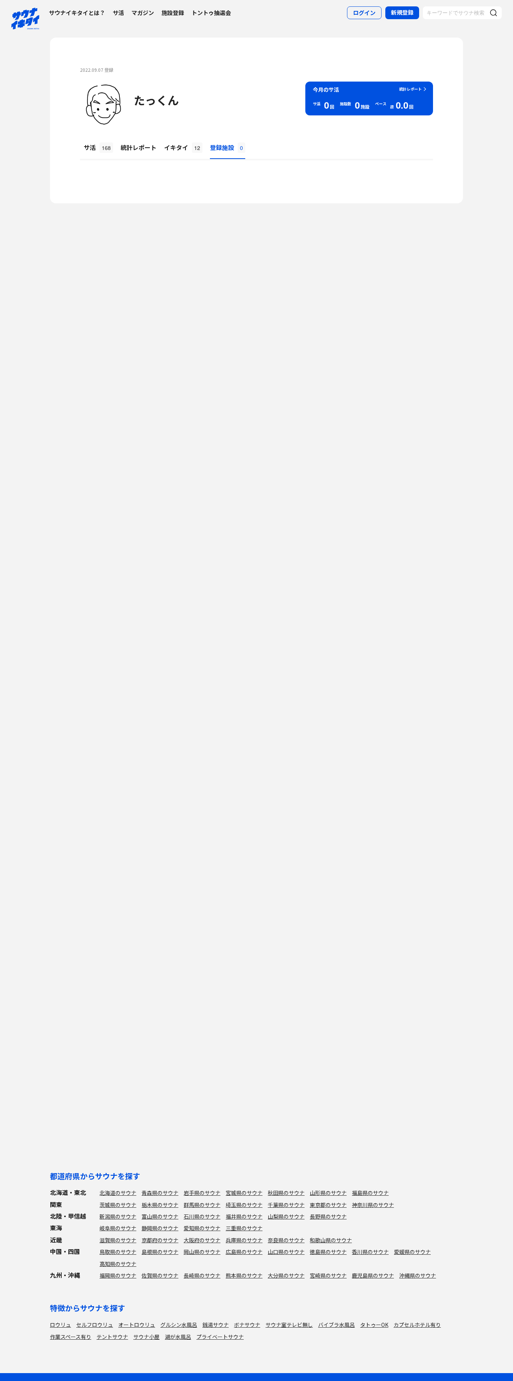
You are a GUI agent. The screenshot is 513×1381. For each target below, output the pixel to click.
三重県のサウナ (244, 1228)
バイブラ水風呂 (336, 1324)
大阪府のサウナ (202, 1240)
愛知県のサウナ (202, 1228)
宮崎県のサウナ (328, 1275)
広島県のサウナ (244, 1251)
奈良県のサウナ (286, 1240)
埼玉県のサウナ (244, 1204)
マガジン (142, 13)
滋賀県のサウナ (118, 1240)
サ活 (118, 13)
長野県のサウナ (328, 1216)
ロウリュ (60, 1324)
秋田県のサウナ (286, 1192)
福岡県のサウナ (118, 1275)
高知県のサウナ (118, 1263)
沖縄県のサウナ (417, 1275)
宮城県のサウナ (244, 1192)
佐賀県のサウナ (160, 1275)
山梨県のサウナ (286, 1216)
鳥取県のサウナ (118, 1251)
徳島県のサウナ (328, 1251)
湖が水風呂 (178, 1336)
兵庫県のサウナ (244, 1240)
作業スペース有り (70, 1336)
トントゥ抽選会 (211, 13)
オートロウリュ (136, 1324)
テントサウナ (112, 1336)
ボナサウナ (247, 1324)
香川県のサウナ (370, 1251)
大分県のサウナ (286, 1275)
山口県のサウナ (286, 1251)
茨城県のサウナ (118, 1204)
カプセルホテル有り (417, 1324)
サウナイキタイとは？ (77, 13)
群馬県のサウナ (202, 1204)
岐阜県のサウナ (118, 1228)
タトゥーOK (374, 1324)
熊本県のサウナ (244, 1275)
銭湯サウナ (215, 1324)
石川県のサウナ (202, 1216)
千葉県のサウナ (286, 1204)
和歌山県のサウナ (331, 1240)
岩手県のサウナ (202, 1192)
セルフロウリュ (94, 1324)
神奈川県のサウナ (373, 1204)
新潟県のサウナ (118, 1216)
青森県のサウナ (160, 1192)
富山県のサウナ (160, 1216)
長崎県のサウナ (202, 1275)
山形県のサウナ (328, 1192)
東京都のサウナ (328, 1204)
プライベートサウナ (220, 1336)
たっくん (156, 100)
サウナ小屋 (146, 1336)
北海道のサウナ (118, 1192)
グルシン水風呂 (178, 1324)
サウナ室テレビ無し (289, 1324)
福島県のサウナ (370, 1192)
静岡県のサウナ (160, 1228)
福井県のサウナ (244, 1216)
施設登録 (172, 13)
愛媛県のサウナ (412, 1251)
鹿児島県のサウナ (373, 1275)
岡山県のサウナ (202, 1251)
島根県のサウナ (160, 1251)
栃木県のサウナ (160, 1204)
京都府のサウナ (160, 1240)
